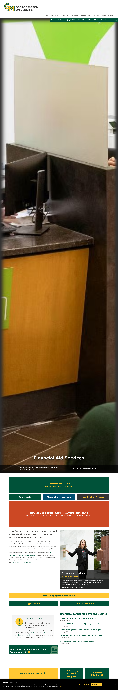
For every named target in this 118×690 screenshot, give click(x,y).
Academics (60, 20)
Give (52, 16)
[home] (52, 20)
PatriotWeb (65, 16)
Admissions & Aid (71, 19)
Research (81, 20)
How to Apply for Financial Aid (21, 562)
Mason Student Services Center (32, 633)
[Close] (115, 684)
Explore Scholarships (69, 576)
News (89, 16)
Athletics (83, 16)
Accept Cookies (96, 684)
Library (104, 16)
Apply (46, 16)
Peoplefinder (74, 16)
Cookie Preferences (84, 684)
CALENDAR (96, 16)
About (103, 20)
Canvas (57, 16)
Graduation (111, 16)
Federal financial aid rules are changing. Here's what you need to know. (84, 635)
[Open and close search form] (116, 20)
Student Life (93, 20)
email (32, 632)
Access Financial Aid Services (83, 468)
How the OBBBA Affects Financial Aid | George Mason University (81, 624)
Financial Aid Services (59, 458)
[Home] (21, 7)
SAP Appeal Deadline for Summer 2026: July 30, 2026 (77, 641)
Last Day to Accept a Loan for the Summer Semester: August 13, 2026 (83, 630)
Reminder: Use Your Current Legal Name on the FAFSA (78, 618)
